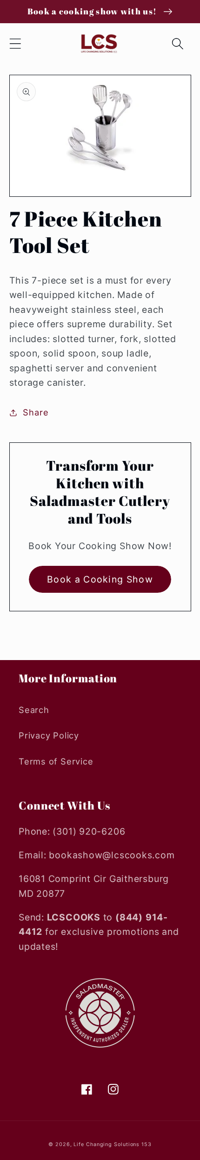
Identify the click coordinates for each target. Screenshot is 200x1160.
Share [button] (35, 412)
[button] (15, 44)
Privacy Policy (49, 735)
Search (34, 710)
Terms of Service (56, 761)
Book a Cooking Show (100, 579)
